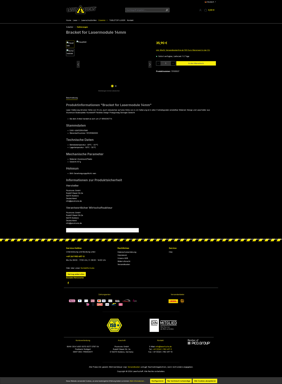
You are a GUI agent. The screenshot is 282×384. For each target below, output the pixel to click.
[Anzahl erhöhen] (173, 63)
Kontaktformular (87, 268)
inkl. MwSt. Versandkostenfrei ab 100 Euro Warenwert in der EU (183, 50)
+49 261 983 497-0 (75, 256)
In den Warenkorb (196, 63)
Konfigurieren (158, 381)
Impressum (122, 255)
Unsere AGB (123, 258)
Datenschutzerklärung (127, 252)
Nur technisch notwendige (178, 381)
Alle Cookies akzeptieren (205, 381)
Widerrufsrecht (124, 261)
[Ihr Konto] (200, 10)
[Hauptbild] (114, 64)
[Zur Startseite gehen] (81, 10)
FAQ (170, 252)
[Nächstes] (150, 64)
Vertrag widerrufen (76, 274)
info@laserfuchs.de (164, 346)
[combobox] (144, 10)
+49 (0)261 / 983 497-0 (162, 349)
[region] (109, 64)
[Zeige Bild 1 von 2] (112, 86)
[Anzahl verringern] (158, 63)
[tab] (72, 98)
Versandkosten (124, 264)
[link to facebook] (68, 283)
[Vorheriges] (78, 64)
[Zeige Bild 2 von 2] (116, 86)
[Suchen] (166, 10)
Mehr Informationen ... (137, 381)
